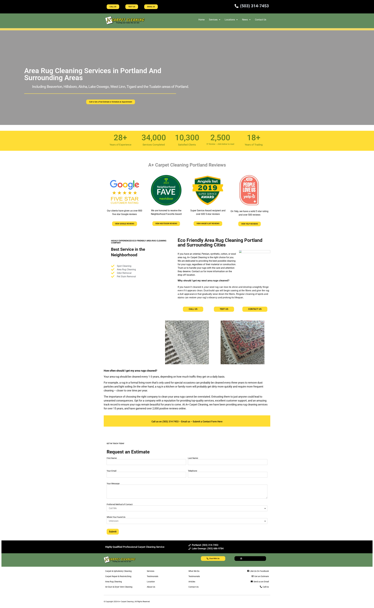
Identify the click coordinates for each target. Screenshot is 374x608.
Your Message (113, 483)
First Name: (112, 458)
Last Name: (193, 458)
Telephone (192, 471)
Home (201, 19)
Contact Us (260, 19)
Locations (230, 19)
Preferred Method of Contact (120, 504)
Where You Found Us (116, 517)
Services (213, 19)
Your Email (111, 471)
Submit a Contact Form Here (208, 421)
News (245, 19)
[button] (215, 19)
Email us (185, 421)
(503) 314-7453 (170, 421)
